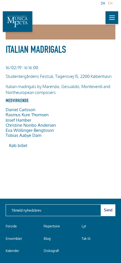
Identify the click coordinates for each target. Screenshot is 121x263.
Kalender (12, 251)
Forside (11, 226)
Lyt (84, 226)
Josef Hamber (18, 119)
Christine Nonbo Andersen (31, 125)
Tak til (86, 238)
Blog (47, 238)
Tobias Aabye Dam (23, 135)
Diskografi (51, 251)
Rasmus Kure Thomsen (27, 114)
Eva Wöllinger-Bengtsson (30, 130)
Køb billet (18, 145)
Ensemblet (14, 238)
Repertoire (52, 226)
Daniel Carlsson (20, 109)
